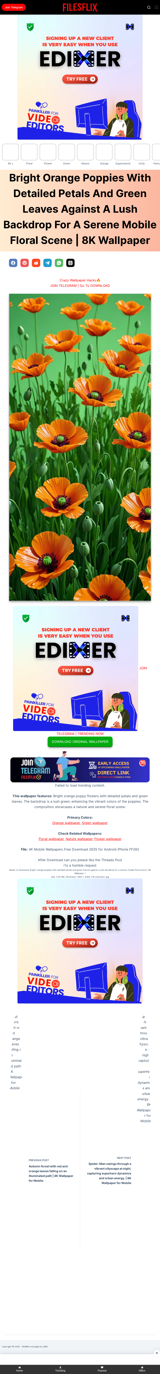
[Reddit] (36, 263)
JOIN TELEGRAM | (64, 286)
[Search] (148, 7)
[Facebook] (13, 263)
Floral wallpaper (51, 839)
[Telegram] (47, 263)
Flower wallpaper (107, 839)
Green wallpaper (95, 823)
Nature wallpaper (79, 839)
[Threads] (70, 263)
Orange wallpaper (66, 823)
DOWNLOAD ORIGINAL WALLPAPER (80, 741)
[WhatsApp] (59, 263)
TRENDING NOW (91, 734)
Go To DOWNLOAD (95, 286)
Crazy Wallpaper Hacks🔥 (80, 280)
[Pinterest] (24, 263)
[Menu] (156, 7)
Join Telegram (14, 7)
